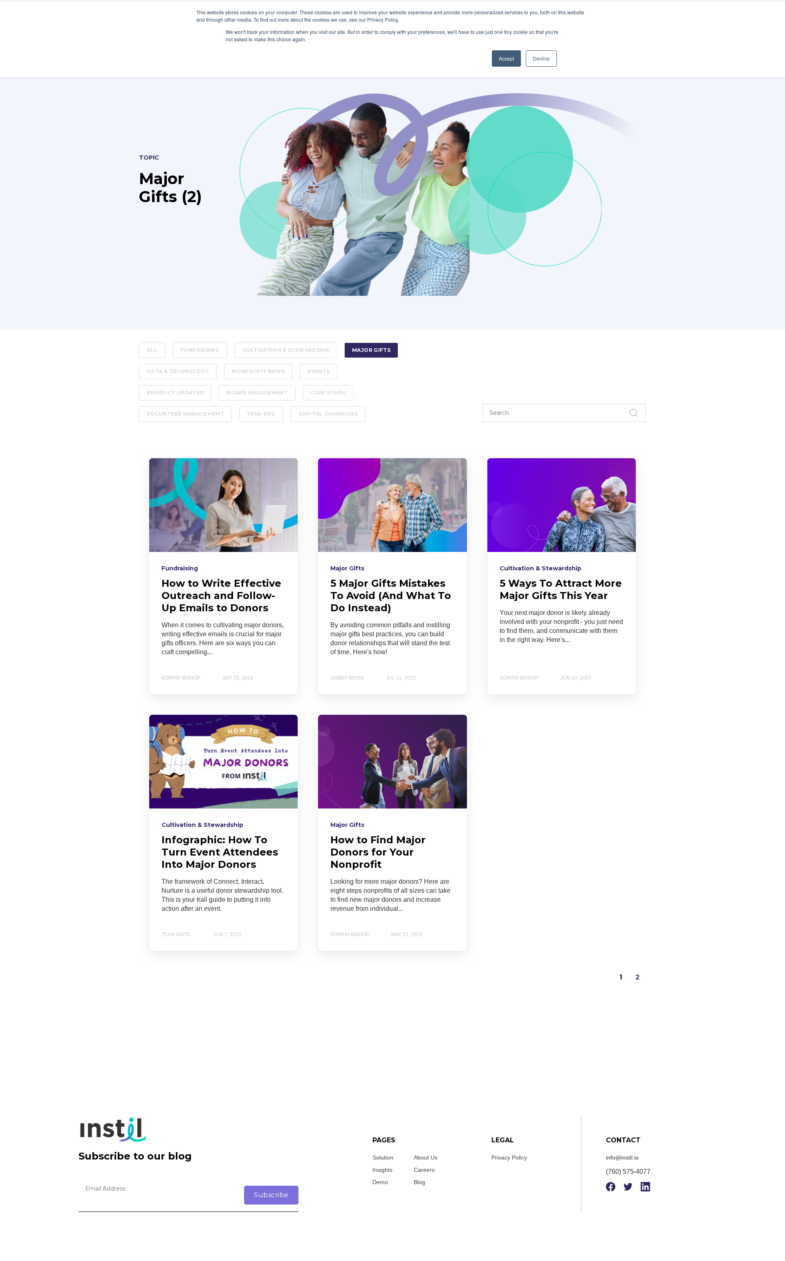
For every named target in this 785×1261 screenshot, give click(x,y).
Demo (380, 1182)
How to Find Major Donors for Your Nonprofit (378, 852)
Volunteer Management (185, 414)
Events (318, 371)
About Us (425, 1157)
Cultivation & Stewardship (286, 350)
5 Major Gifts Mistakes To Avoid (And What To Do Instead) (390, 595)
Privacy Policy (509, 1157)
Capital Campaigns (328, 414)
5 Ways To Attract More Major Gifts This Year (561, 589)
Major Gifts (371, 350)
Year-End (261, 414)
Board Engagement (257, 393)
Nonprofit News (258, 371)
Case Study (328, 393)
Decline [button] (541, 58)
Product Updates (175, 393)
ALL (152, 350)
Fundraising (200, 350)
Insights (382, 1169)
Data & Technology (178, 371)
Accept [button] (506, 58)
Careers (424, 1169)
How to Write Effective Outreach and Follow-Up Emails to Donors (221, 595)
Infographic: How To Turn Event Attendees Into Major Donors (219, 852)
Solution (382, 1157)
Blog (419, 1182)
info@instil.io (622, 1157)
